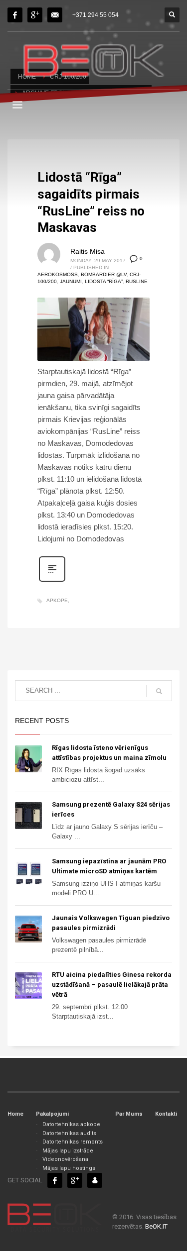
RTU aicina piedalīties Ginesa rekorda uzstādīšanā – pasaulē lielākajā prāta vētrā (112, 984)
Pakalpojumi (52, 1114)
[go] (159, 691)
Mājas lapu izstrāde (67, 1150)
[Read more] (52, 581)
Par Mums (129, 1114)
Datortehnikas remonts (72, 1142)
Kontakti (166, 1114)
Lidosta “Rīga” (104, 281)
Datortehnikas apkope (71, 1124)
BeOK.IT (156, 1226)
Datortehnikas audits (69, 1133)
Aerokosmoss (57, 274)
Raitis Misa (87, 251)
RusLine (137, 281)
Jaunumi (71, 281)
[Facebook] (14, 14)
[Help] (34, 14)
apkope (57, 600)
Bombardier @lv (104, 274)
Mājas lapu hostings (68, 1168)
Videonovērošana (65, 1159)
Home (15, 1114)
